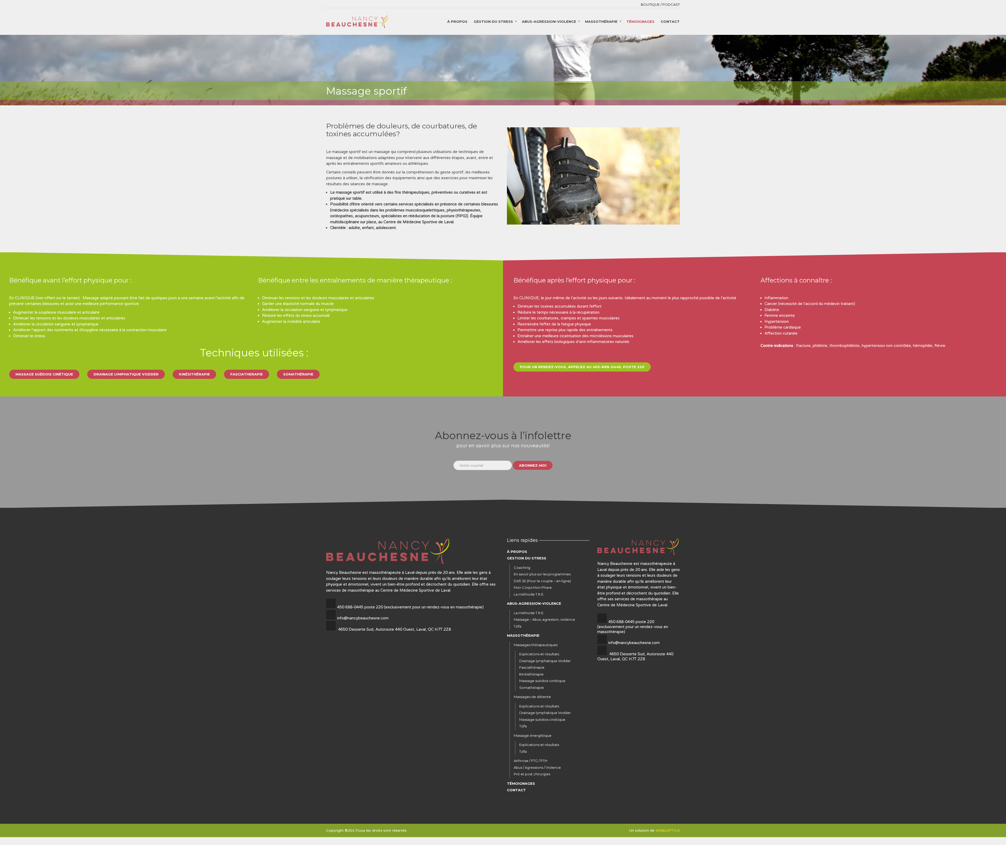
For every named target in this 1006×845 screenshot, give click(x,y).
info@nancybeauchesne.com (363, 618)
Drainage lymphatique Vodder (126, 374)
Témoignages (640, 21)
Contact (670, 21)
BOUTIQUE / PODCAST (660, 4)
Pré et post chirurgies (532, 774)
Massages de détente (532, 697)
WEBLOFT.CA (667, 830)
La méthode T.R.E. (529, 594)
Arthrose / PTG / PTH (530, 761)
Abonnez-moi (532, 465)
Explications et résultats (539, 654)
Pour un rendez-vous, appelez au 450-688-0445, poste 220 (582, 367)
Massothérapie (601, 21)
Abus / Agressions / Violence (537, 767)
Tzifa (517, 626)
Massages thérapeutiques (535, 645)
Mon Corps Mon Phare (533, 587)
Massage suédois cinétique (44, 374)
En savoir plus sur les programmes (542, 574)
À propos (457, 21)
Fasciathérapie (531, 667)
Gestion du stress (493, 21)
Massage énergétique (532, 735)
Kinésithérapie (194, 374)
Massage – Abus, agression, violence (544, 619)
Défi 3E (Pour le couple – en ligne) (542, 581)
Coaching (522, 567)
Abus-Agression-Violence (549, 21)
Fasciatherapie (246, 374)
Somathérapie (298, 374)
